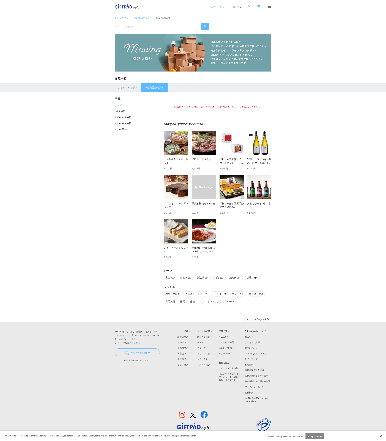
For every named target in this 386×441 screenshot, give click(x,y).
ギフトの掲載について (255, 353)
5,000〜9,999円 (123, 123)
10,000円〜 (121, 129)
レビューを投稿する (140, 352)
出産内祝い (182, 358)
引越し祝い (182, 364)
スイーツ (201, 347)
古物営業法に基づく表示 (256, 375)
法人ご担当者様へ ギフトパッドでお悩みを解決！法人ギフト (229, 377)
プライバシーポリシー (255, 386)
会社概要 (249, 392)
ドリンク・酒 (203, 353)
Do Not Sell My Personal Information (285, 436)
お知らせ (249, 336)
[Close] (381, 435)
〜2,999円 (120, 111)
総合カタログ (203, 336)
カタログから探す (128, 87)
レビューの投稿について (126, 342)
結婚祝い (181, 342)
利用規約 (249, 364)
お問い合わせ (251, 347)
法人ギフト (216, 6)
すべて (118, 105)
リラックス (202, 358)
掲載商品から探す (142, 17)
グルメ (200, 342)
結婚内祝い (182, 347)
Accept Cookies (315, 436)
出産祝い (181, 353)
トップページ (122, 17)
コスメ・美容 (203, 364)
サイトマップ (251, 358)
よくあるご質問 (252, 342)
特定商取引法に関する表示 (257, 381)
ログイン (237, 6)
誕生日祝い (182, 336)
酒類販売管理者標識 (254, 370)
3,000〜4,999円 (123, 117)
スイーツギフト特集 (228, 368)
